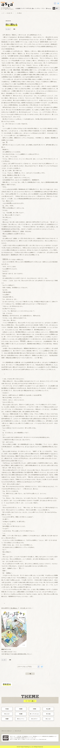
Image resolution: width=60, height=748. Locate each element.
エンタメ (8, 29)
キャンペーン (21, 718)
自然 (8, 708)
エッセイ (49, 718)
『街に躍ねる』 (14, 608)
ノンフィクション (35, 713)
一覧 (30, 673)
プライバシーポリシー (6, 730)
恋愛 (21, 713)
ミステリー (35, 718)
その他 (48, 713)
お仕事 (48, 708)
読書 (14, 29)
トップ (2, 13)
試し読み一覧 (9, 13)
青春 (35, 708)
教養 (21, 708)
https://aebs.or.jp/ (42, 739)
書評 (8, 718)
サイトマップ (18, 730)
